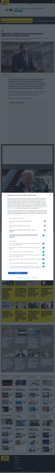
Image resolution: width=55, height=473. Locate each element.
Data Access (27, 277)
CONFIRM (17, 273)
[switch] (44, 221)
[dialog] (27, 236)
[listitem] (27, 218)
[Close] (50, 195)
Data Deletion (20, 277)
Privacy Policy (35, 277)
